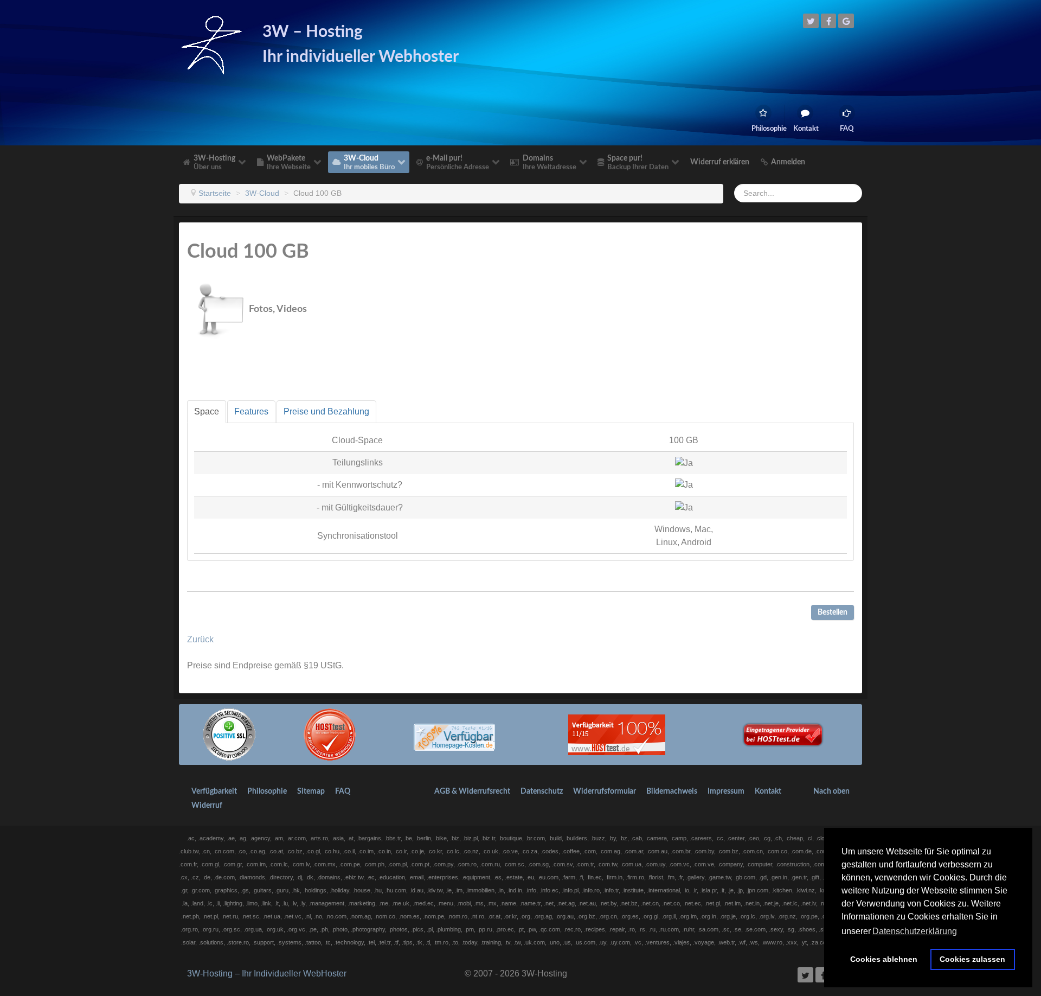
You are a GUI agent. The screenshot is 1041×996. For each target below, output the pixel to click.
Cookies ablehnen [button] (883, 959)
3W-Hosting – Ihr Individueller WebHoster (266, 973)
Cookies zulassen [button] (972, 959)
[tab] (206, 411)
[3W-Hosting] (211, 44)
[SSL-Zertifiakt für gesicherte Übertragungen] (229, 734)
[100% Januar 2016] (454, 734)
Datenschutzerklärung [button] (914, 931)
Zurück (200, 639)
